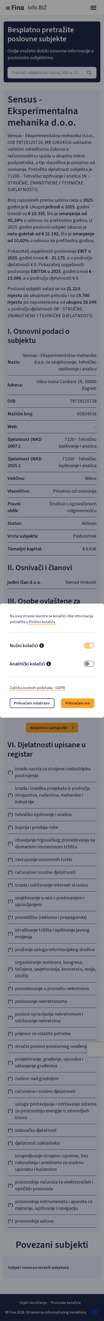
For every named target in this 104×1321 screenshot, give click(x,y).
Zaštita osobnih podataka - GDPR (37, 687)
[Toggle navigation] (93, 8)
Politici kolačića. (42, 622)
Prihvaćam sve (77, 703)
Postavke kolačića (66, 1302)
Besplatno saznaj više (49, 727)
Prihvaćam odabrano (32, 703)
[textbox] (52, 72)
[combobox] (52, 72)
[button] (41, 646)
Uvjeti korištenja (33, 1302)
